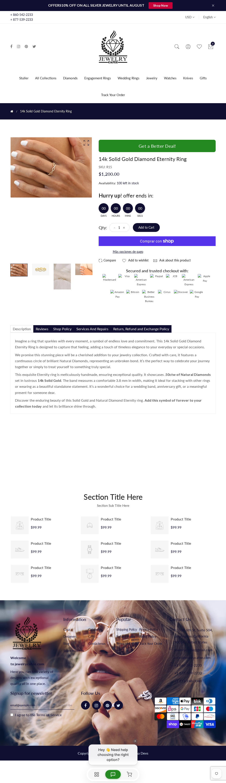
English (208, 17)
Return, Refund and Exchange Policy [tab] (141, 329)
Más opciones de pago (128, 252)
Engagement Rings (97, 78)
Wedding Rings (128, 78)
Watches (170, 78)
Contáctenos (96, 643)
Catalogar (94, 629)
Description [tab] (22, 329)
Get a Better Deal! (157, 146)
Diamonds (70, 78)
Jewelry (151, 78)
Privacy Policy (148, 629)
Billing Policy (147, 636)
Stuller (23, 78)
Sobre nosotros (73, 650)
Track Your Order (113, 95)
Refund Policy (125, 636)
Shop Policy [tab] (62, 329)
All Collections (45, 78)
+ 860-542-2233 (21, 15)
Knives (188, 78)
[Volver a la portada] (11, 111)
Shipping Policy (126, 629)
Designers (70, 636)
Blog (66, 643)
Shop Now (160, 5)
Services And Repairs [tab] (92, 329)
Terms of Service (127, 643)
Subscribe (65, 705)
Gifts (203, 78)
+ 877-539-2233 (21, 19)
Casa (66, 629)
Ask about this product (174, 260)
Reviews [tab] (42, 329)
